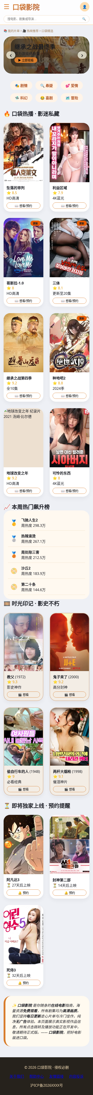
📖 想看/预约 (23, 206)
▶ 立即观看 (26, 60)
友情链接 (56, 1076)
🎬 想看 (23, 694)
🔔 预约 (23, 893)
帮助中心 (36, 1076)
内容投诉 (76, 1076)
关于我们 (16, 1076)
